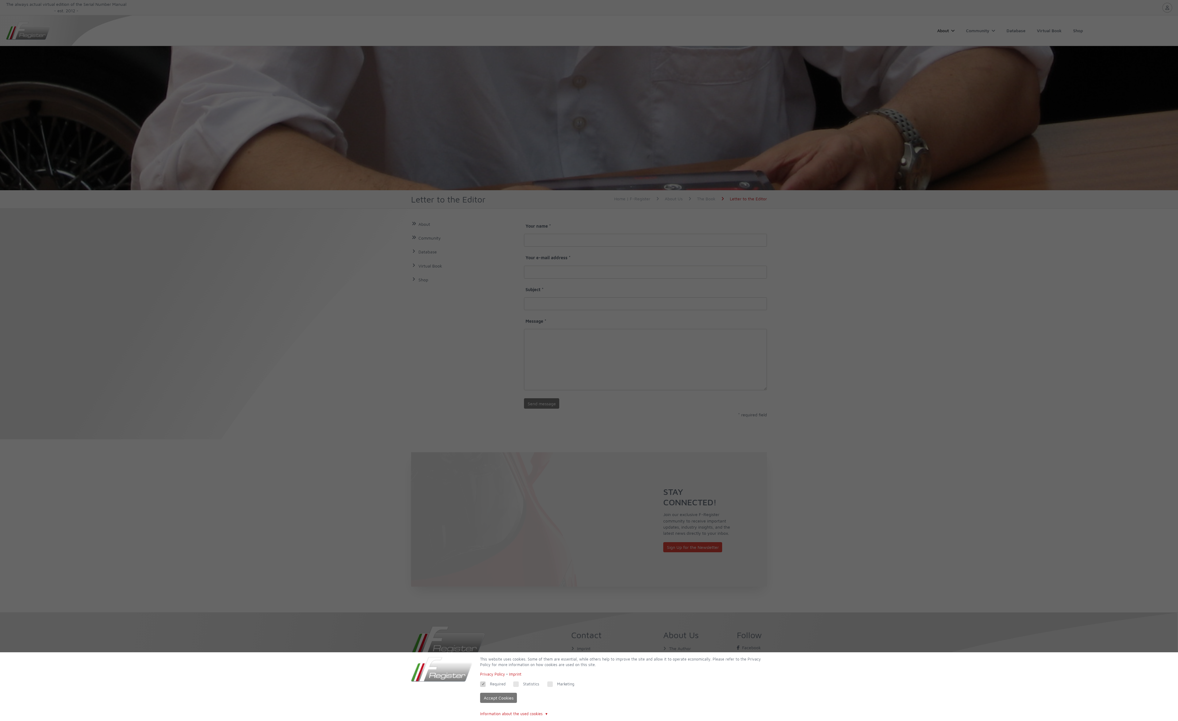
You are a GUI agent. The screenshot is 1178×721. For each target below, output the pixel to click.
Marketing (565, 684)
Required (498, 684)
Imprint (515, 674)
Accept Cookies (499, 697)
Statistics (531, 684)
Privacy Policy (492, 674)
